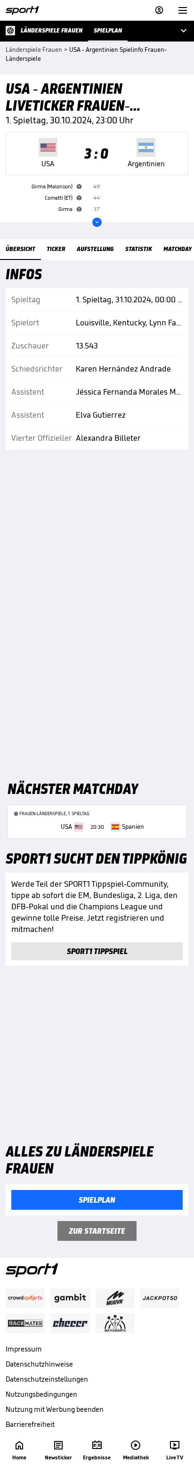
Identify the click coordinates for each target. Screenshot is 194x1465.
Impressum (24, 1348)
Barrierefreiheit (30, 1424)
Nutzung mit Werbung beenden (55, 1409)
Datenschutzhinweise (39, 1364)
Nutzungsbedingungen (41, 1394)
